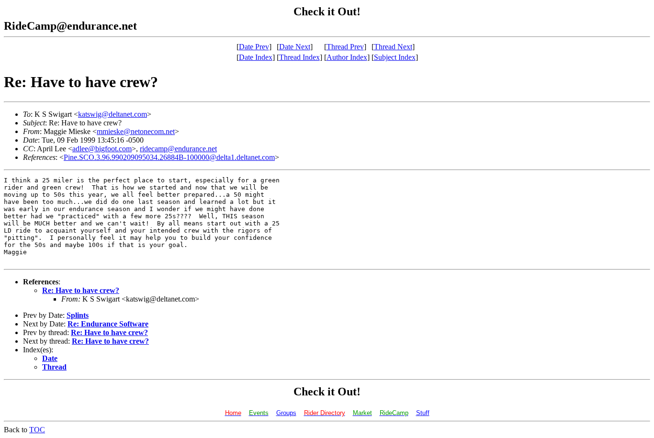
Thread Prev (345, 47)
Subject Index (395, 57)
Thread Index (299, 57)
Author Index (347, 57)
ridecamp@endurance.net (178, 149)
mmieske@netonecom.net (136, 131)
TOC (37, 430)
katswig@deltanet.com (112, 114)
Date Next (294, 47)
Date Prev (254, 47)
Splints (78, 315)
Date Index (255, 57)
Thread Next (393, 47)
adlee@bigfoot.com (102, 149)
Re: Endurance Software (108, 324)
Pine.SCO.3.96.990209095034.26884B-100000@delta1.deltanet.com (169, 157)
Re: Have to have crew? (80, 290)
